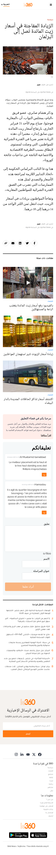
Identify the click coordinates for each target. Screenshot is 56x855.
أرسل (28, 734)
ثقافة (51, 777)
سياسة (50, 20)
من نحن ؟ (49, 799)
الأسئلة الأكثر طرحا (46, 803)
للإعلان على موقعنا (46, 806)
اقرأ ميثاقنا (46, 435)
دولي (51, 791)
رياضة (51, 784)
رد (44, 474)
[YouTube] (28, 754)
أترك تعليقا (28, 586)
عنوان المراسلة (41, 570)
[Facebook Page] (39, 754)
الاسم (47, 558)
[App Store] (38, 835)
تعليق (47, 523)
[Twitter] (34, 754)
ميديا (51, 781)
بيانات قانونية (48, 809)
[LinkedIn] (22, 754)
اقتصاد (50, 771)
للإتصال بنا (49, 813)
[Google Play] (18, 835)
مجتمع (50, 774)
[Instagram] (16, 754)
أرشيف (50, 816)
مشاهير (50, 787)
